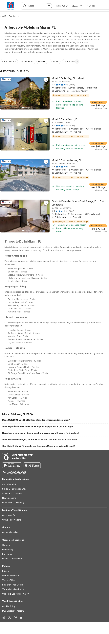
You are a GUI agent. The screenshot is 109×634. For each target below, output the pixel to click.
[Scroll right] (77, 61)
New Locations (9, 498)
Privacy (5, 571)
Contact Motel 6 (10, 532)
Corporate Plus (9, 515)
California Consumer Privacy (15, 594)
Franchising (7, 549)
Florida (12, 16)
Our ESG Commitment (12, 558)
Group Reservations (11, 520)
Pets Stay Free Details (12, 585)
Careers (6, 545)
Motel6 (3, 16)
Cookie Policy (8, 606)
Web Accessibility (10, 575)
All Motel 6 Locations (12, 493)
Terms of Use (8, 580)
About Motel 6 (9, 484)
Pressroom (7, 554)
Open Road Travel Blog (13, 502)
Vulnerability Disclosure (13, 589)
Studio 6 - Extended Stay (14, 489)
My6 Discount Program (13, 611)
